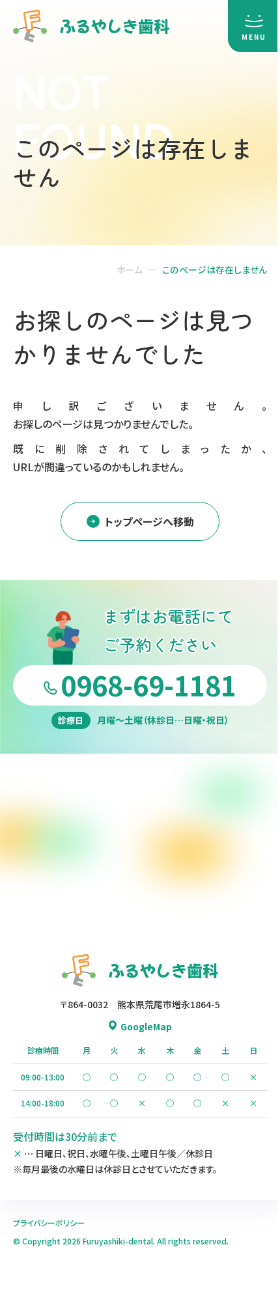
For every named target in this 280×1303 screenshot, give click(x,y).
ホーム (130, 269)
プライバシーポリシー (49, 1222)
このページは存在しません (214, 269)
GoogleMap (146, 1026)
